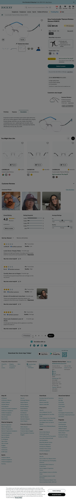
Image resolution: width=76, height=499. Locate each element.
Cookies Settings (57, 490)
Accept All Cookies (56, 494)
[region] (38, 492)
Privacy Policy (18, 497)
